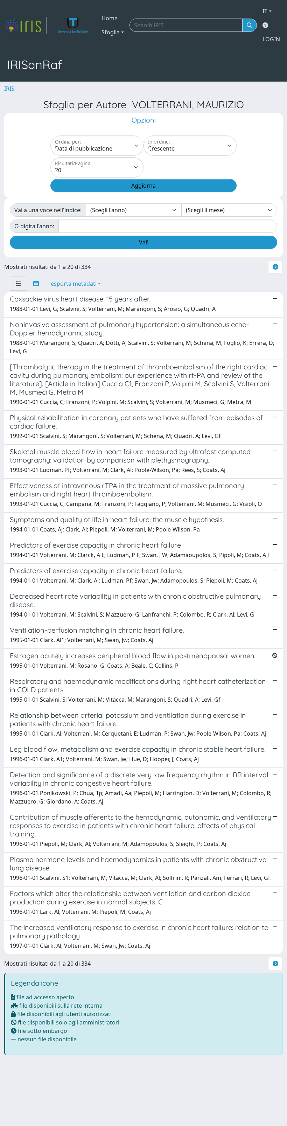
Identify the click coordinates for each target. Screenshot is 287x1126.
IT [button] (264, 11)
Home (110, 18)
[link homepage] (25, 25)
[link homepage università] (72, 25)
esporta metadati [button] (74, 283)
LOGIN (271, 39)
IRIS (9, 88)
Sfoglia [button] (111, 32)
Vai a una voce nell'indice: (48, 210)
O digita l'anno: (34, 226)
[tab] (18, 283)
